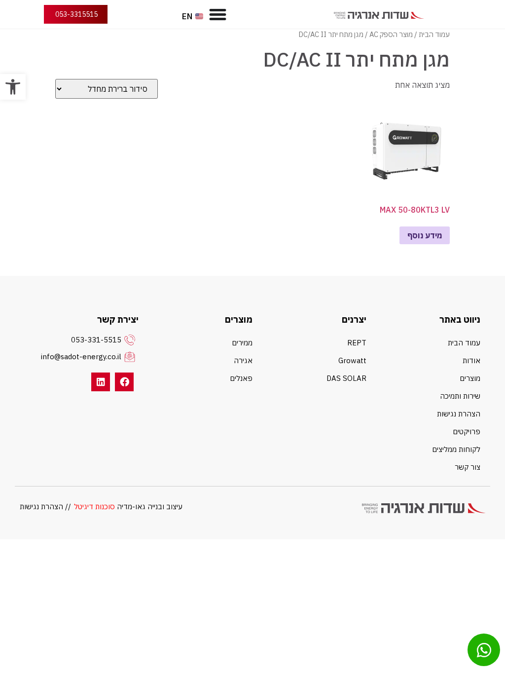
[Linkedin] (100, 382)
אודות (471, 360)
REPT (356, 342)
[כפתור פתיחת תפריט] (218, 14)
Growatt (352, 360)
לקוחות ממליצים (456, 449)
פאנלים (241, 378)
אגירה (243, 360)
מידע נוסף (424, 235)
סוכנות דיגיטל (94, 506)
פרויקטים (466, 431)
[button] (13, 87)
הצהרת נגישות (458, 413)
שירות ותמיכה (460, 396)
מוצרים (470, 378)
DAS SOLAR (346, 378)
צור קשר (467, 467)
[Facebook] (124, 382)
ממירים (242, 342)
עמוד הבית (434, 34)
